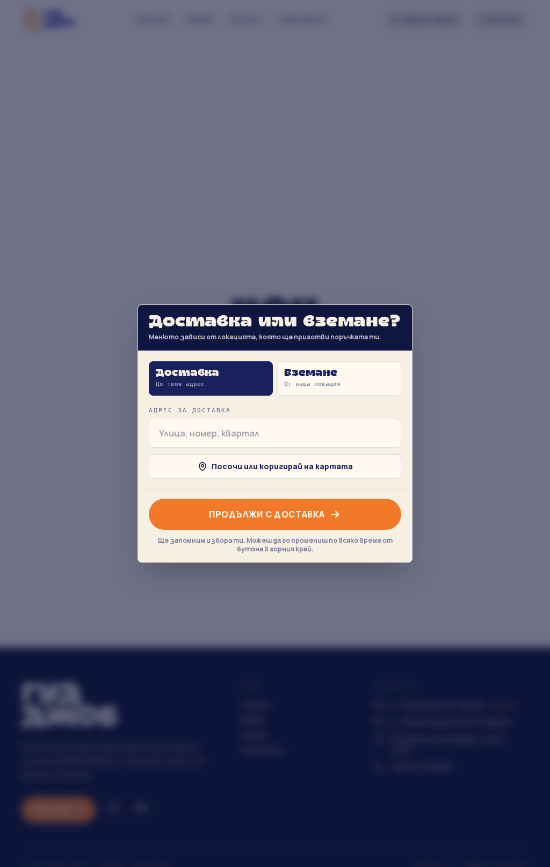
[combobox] (275, 433)
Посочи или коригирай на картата (282, 466)
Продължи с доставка (267, 514)
